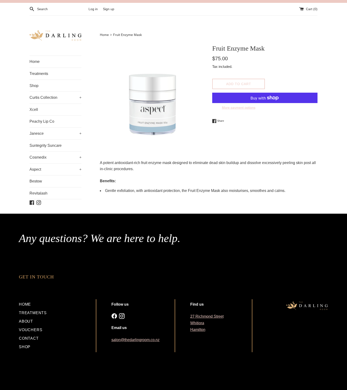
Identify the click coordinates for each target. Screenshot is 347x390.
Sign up (108, 9)
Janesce (55, 133)
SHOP (24, 347)
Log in (93, 9)
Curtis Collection (55, 97)
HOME (25, 304)
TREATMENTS (33, 313)
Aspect (55, 169)
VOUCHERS (30, 330)
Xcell (34, 110)
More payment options (238, 107)
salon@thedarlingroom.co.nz (135, 340)
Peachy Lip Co (42, 121)
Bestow (36, 181)
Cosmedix (55, 157)
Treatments (39, 74)
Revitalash (38, 193)
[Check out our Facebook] (114, 316)
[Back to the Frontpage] (55, 35)
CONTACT (29, 338)
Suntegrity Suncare (46, 145)
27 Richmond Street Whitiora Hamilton (207, 323)
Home (35, 62)
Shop (34, 86)
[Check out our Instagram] (122, 316)
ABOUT (26, 321)
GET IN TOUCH (36, 276)
